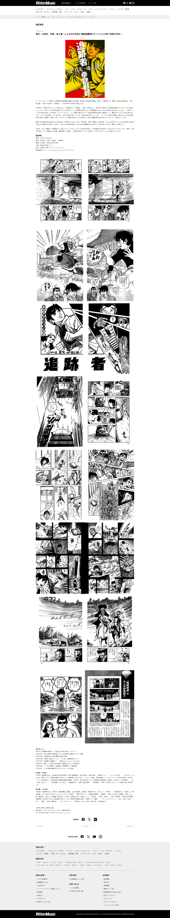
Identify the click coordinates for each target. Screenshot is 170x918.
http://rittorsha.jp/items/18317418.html (60, 150)
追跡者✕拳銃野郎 (45, 138)
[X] (127, 3)
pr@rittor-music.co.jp (63, 812)
